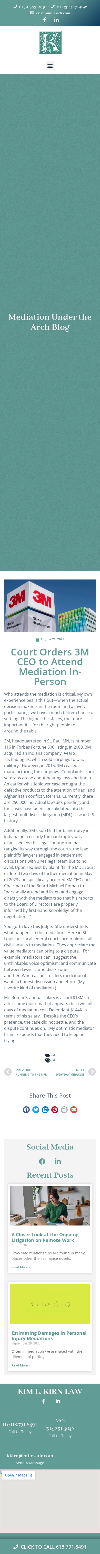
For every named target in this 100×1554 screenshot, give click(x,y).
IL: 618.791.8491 (20, 1425)
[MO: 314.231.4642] (60, 1412)
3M (53, 1055)
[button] (50, 65)
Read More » (21, 1267)
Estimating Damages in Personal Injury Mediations (49, 1336)
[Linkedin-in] (58, 1161)
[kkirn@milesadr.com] (30, 1447)
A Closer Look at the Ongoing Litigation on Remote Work (45, 1237)
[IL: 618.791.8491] (20, 1415)
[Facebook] (42, 1161)
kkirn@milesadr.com (30, 1456)
